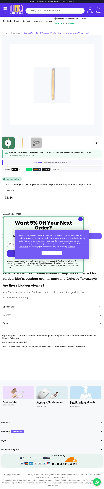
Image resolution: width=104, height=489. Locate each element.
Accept (52, 253)
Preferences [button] (71, 247)
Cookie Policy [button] (23, 247)
